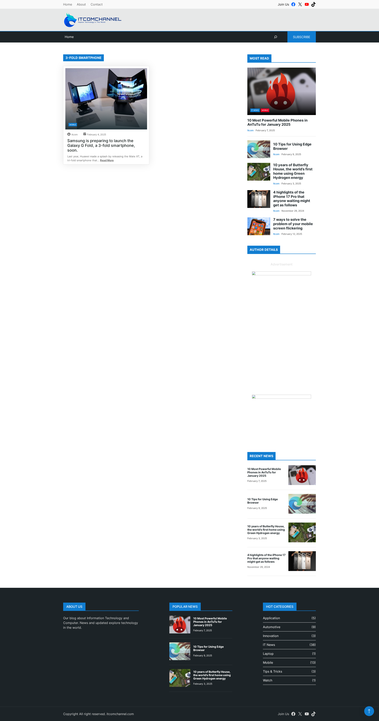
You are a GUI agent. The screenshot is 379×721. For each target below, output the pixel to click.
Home (67, 4)
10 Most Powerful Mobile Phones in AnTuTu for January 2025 (277, 122)
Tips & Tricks (272, 671)
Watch (267, 680)
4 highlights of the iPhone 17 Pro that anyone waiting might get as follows (291, 198)
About (81, 4)
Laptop (268, 654)
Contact (97, 4)
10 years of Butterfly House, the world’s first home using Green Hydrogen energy (292, 171)
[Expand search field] (275, 37)
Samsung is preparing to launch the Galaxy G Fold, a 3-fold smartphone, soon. (101, 145)
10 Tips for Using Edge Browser (292, 146)
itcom (74, 134)
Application (271, 618)
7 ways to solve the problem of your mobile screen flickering (293, 223)
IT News (255, 110)
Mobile (72, 125)
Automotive (271, 627)
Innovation (271, 636)
